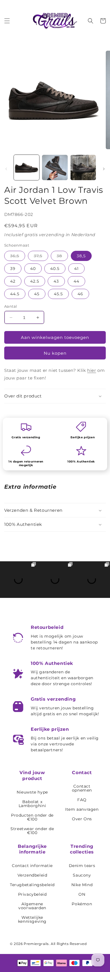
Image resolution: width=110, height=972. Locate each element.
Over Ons (82, 819)
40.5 (55, 268)
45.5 (58, 293)
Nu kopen (55, 353)
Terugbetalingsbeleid (32, 885)
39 (13, 268)
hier (91, 370)
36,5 (17, 257)
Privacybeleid (32, 894)
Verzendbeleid (32, 875)
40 (33, 268)
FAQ (82, 800)
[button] (7, 21)
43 (56, 281)
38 (62, 257)
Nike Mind (82, 885)
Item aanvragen (81, 809)
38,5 (81, 255)
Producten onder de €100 (32, 817)
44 (76, 281)
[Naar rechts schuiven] (104, 169)
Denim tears (82, 866)
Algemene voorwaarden (32, 906)
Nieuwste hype (32, 792)
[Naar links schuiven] (6, 169)
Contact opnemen (82, 788)
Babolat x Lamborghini (32, 804)
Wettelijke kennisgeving (32, 919)
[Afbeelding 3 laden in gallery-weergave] (83, 167)
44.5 (14, 293)
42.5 (34, 281)
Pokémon (82, 904)
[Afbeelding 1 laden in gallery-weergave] (26, 167)
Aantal (10, 306)
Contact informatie (32, 866)
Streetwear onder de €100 (32, 831)
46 (80, 293)
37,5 (41, 257)
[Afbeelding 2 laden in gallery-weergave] (54, 167)
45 (36, 293)
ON (81, 894)
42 (13, 281)
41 (76, 268)
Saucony (82, 875)
